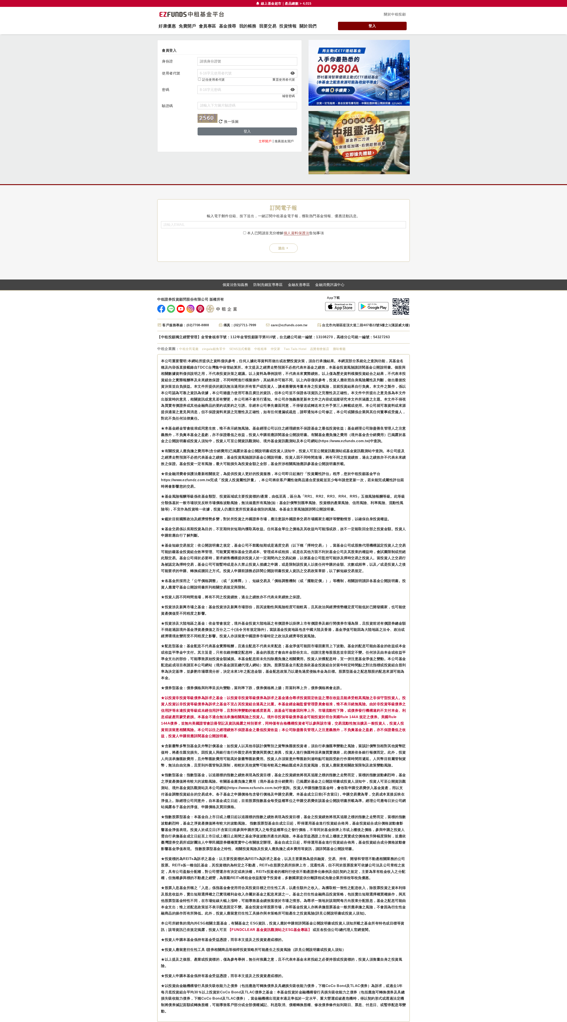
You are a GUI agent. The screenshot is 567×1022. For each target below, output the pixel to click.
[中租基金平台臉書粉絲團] (161, 309)
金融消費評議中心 (329, 285)
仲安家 (275, 348)
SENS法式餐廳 (240, 348)
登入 (372, 26)
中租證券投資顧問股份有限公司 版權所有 (190, 299)
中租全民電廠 (188, 348)
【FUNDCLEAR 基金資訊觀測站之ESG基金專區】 (270, 930)
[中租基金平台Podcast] (200, 309)
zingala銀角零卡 (214, 348)
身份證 (167, 61)
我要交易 (267, 26)
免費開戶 (187, 26)
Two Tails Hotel (295, 348)
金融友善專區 (299, 285)
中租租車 (260, 348)
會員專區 (207, 26)
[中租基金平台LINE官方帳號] (171, 309)
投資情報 (288, 26)
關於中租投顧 (395, 14)
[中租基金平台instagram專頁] (190, 309)
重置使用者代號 (283, 79)
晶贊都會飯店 (319, 348)
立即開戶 (265, 141)
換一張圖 (231, 121)
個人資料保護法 (296, 233)
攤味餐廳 (339, 348)
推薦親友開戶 (284, 141)
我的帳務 (247, 26)
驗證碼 (167, 106)
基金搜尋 (227, 26)
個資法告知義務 (235, 285)
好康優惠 (167, 26)
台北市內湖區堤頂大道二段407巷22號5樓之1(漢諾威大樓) (366, 325)
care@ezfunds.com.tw (289, 325)
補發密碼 (288, 96)
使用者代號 (171, 73)
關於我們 (308, 26)
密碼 (165, 90)
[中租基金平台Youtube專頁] (181, 309)
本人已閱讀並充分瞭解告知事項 (285, 233)
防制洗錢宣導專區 (268, 285)
